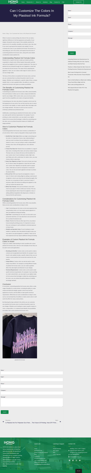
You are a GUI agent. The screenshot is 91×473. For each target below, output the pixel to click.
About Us (38, 2)
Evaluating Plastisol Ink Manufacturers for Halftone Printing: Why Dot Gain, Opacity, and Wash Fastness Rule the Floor (78, 61)
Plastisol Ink (30, 2)
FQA (63, 2)
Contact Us (57, 2)
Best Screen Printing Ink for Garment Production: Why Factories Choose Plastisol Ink (79, 74)
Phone (3, 383)
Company (3, 390)
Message (3, 397)
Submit (4, 412)
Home (22, 2)
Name (2, 370)
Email (2, 376)
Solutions (45, 2)
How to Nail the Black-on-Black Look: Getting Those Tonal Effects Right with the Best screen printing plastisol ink (79, 82)
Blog (51, 2)
